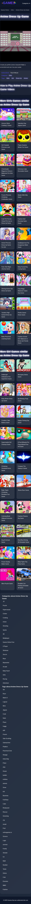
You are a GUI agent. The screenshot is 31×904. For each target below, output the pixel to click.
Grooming (6, 816)
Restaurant (6, 808)
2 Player (5, 646)
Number (5, 865)
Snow (4, 787)
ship (4, 767)
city (4, 820)
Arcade (5, 666)
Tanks (4, 869)
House (5, 771)
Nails (4, 718)
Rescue (5, 812)
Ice (4, 857)
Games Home (5, 10)
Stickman (5, 650)
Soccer (5, 654)
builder (5, 775)
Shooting (5, 626)
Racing (5, 679)
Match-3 (5, 697)
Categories (26, 3)
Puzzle (5, 605)
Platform (5, 746)
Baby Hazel (6, 671)
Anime (26, 78)
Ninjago (5, 755)
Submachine (6, 742)
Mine (4, 706)
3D (4, 634)
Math (4, 861)
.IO (3, 601)
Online (5, 873)
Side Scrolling (7, 738)
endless (5, 779)
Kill (4, 791)
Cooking (5, 617)
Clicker (5, 613)
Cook (4, 714)
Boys (4, 658)
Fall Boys (5, 799)
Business (5, 795)
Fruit (4, 828)
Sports (5, 630)
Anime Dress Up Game (22, 10)
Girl (13, 78)
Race (4, 693)
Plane (4, 722)
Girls (12, 10)
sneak (4, 824)
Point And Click (7, 750)
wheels (5, 783)
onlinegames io (7, 832)
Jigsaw (5, 710)
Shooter (5, 852)
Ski (4, 689)
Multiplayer (6, 638)
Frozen (5, 734)
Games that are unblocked (15, 900)
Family (5, 848)
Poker (4, 763)
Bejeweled (6, 662)
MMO (4, 885)
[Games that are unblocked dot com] (9, 5)
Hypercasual (6, 609)
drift (4, 730)
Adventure (6, 683)
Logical (5, 702)
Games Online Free (8, 642)
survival (5, 844)
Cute (4, 877)
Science (5, 836)
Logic (4, 840)
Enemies (5, 881)
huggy (4, 726)
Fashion (5, 889)
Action (5, 621)
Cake (4, 804)
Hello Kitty (6, 759)
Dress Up (19, 78)
